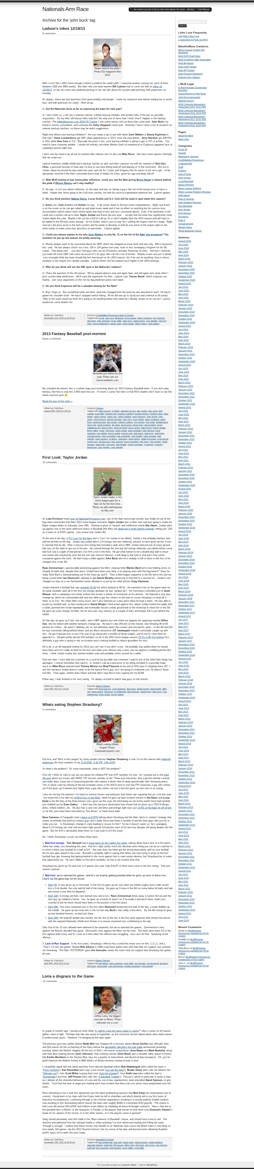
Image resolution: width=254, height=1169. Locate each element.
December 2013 (186, 772)
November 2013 (186, 775)
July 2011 (183, 874)
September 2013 (186, 782)
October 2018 (185, 566)
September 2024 (186, 322)
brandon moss (156, 414)
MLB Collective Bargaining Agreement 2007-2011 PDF (192, 105)
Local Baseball (185, 181)
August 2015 (184, 701)
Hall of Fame (184, 174)
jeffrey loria (129, 1145)
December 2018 (186, 559)
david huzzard (99, 422)
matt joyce (149, 433)
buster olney (128, 1142)
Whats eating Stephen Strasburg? (72, 704)
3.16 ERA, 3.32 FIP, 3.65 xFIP (98, 762)
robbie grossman (148, 439)
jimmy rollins (92, 430)
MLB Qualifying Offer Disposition (194, 59)
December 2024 (186, 312)
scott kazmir (162, 439)
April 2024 (183, 340)
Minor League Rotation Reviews (194, 192)
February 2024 (185, 347)
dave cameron (116, 963)
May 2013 (183, 796)
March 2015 (184, 719)
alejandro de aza (128, 411)
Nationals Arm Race (65, 9)
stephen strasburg (132, 966)
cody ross (127, 419)
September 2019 (186, 527)
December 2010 (186, 899)
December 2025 (186, 269)
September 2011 (186, 867)
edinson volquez (125, 422)
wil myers (111, 444)
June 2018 (183, 581)
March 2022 (184, 425)
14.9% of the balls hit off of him (154, 807)
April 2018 (183, 588)
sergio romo (92, 442)
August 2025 (184, 283)
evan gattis (129, 963)
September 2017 (186, 612)
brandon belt (110, 414)
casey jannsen (138, 416)
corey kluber (138, 419)
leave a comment (51, 338)
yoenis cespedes (135, 444)
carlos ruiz (112, 416)
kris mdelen (102, 433)
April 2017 (183, 630)
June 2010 (183, 920)
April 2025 (183, 297)
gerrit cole (91, 425)
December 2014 (186, 729)
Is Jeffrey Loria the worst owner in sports (117, 1031)
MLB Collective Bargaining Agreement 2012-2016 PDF (192, 112)
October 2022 (185, 400)
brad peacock (105, 689)
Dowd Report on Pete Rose (192, 94)
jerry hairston (159, 318)
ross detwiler (151, 321)
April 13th (53, 895)
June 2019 (183, 538)
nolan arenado (149, 436)
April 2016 (183, 673)
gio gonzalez (140, 963)
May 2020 (183, 499)
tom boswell (147, 966)
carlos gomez (100, 416)
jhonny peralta (159, 428)
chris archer (152, 416)
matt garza (138, 433)
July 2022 (183, 411)
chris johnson (100, 419)
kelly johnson (148, 430)
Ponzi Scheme (51, 1070)
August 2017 (184, 616)
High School (184, 178)
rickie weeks (134, 439)
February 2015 (185, 722)
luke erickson (133, 692)
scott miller (139, 1148)
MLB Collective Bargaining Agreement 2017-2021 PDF (192, 118)
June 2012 (183, 835)
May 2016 (183, 669)
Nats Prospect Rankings (190, 74)
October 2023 (185, 358)
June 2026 (183, 248)
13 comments (49, 981)
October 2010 (185, 906)
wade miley (100, 444)
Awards (182, 153)
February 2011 (185, 892)
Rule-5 (181, 220)
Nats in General (126, 315)
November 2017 (186, 605)
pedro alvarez (101, 439)
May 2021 (183, 457)
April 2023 (183, 379)
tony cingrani (117, 442)
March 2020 (184, 506)
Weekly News (185, 227)
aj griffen (116, 411)
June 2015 (183, 708)
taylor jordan (128, 324)
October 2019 (185, 524)
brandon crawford (126, 414)
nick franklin (136, 436)
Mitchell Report (186, 101)
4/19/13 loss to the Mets (87, 797)
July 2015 (183, 704)
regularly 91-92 (88, 587)
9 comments (49, 33)
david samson (141, 1142)
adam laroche (105, 411)
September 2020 (186, 485)
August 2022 (184, 407)
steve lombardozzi (101, 324)
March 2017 (184, 634)
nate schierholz (123, 436)
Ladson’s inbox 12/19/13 (63, 28)
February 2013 (185, 807)
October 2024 (185, 319)
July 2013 (183, 789)
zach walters (154, 324)
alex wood (152, 411)
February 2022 (185, 428)
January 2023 (185, 389)
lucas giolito (116, 321)
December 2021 (186, 435)
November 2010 (186, 903)
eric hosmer (139, 422)
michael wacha (94, 436)
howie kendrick (104, 425)
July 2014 (183, 747)
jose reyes (150, 1145)
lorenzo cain (126, 433)
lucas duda (102, 966)
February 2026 (185, 262)
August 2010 (184, 913)
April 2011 (183, 885)
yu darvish (149, 444)
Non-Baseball (185, 206)
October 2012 (185, 821)
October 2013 (185, 779)
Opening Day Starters (189, 77)
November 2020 (186, 478)
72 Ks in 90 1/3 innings (151, 637)
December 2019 (186, 517)
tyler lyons (144, 442)
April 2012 (183, 842)
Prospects (183, 216)
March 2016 (184, 676)
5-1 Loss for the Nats (80, 538)
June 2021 (183, 453)
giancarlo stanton (95, 1145)
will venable (121, 444)
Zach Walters (95, 234)
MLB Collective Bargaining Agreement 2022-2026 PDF (192, 124)
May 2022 (183, 418)
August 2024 (184, 326)
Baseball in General (105, 1139)
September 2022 (186, 404)
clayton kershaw (114, 419)
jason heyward (120, 428)
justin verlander (135, 430)
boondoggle (49, 1076)
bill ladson (119, 318)
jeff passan (118, 1145)
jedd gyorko (146, 428)
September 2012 (186, 825)
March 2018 (184, 591)
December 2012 (186, 814)
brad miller (99, 414)
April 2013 (183, 800)
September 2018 (186, 570)
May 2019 (183, 542)
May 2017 (183, 627)
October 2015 (185, 694)
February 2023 (185, 386)
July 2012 (183, 832)
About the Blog (185, 135)
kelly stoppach (103, 321)
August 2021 (184, 446)
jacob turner (126, 425)
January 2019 (185, 556)
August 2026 (184, 241)
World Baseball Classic (190, 231)
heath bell (108, 1145)
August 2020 (184, 489)
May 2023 (183, 375)
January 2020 (185, 513)
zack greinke (104, 447)
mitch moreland (108, 436)
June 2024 (183, 333)
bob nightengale (106, 1142)
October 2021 (185, 443)
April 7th (52, 885)
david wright (155, 689)
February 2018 (185, 595)
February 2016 (185, 680)
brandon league (142, 414)
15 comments (49, 462)
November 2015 (186, 690)
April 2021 (183, 460)
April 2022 (183, 421)
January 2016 (185, 683)
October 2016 (185, 651)
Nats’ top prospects (151, 234)
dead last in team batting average (136, 528)
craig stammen (119, 689)
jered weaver (97, 692)
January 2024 (185, 351)
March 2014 (184, 761)
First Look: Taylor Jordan (64, 457)
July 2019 (183, 535)
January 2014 (185, 768)
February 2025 (185, 305)
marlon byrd (145, 692)
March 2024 (184, 343)
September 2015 (186, 697)
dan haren (131, 689)
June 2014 (183, 750)
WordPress (152, 1165)
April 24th (53, 917)
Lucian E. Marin (128, 1165)
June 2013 (183, 793)
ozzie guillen (127, 1148)
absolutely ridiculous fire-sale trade (123, 1047)
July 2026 (183, 244)
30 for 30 (182, 149)
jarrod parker (150, 425)
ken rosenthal (102, 1148)
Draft (180, 167)
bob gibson (103, 963)
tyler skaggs (155, 442)
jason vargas (134, 428)
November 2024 (186, 315)
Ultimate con (50, 1073)
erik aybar (150, 422)
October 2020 (185, 481)
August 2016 (184, 658)
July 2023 (183, 368)
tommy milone (117, 694)
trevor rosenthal (131, 442)
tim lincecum (104, 442)
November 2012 (186, 818)
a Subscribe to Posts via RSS (193, 40)
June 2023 (183, 372)
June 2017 (183, 623)
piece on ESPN (89, 817)
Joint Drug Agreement (189, 97)
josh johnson (161, 1145)
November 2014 (186, 733)
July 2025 (183, 287)
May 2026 (183, 251)
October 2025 (185, 276)
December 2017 (186, 602)
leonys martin (114, 433)
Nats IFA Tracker (186, 70)
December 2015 (186, 687)
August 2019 (184, 531)
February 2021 (185, 467)
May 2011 (183, 881)
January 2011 (185, 895)
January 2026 (185, 266)
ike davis (116, 425)
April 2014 (183, 757)
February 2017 (185, 637)
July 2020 (183, 492)
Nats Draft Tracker (187, 67)
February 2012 (185, 849)
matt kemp (159, 433)
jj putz (102, 430)
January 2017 (185, 641)
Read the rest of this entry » (57, 401)
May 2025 (183, 294)
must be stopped (108, 1073)
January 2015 (185, 726)
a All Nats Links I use (188, 36)
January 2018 (185, 598)
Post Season (184, 213)
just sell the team (115, 1070)
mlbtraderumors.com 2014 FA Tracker (77, 121)
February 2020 (185, 510)
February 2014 (185, 765)
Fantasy (100, 408)
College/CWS (185, 163)
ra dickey (113, 439)
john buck (91, 321)
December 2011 (186, 857)
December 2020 (186, 474)
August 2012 (184, 828)
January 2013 (185, 811)
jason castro (107, 428)
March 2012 (184, 846)
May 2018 (183, 584)
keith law (91, 1148)
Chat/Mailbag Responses (107, 315)
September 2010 (186, 910)
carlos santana (124, 416)
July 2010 (183, 917)
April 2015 (183, 715)
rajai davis (122, 439)
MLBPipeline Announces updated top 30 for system (193, 933)
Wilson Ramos (63, 183)
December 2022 (186, 393)
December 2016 (186, 644)
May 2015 (183, 711)
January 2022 (185, 432)
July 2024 (183, 329)
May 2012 (183, 839)
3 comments (49, 709)
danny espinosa (144, 318)
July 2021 (183, 450)
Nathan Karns (79, 198)
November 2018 (186, 563)
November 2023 (186, 354)
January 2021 (185, 471)
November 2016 (186, 648)
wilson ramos (141, 324)
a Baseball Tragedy (109, 1076)
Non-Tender (184, 209)
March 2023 (184, 382)
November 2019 (186, 520)
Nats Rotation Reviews (189, 202)
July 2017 (183, 619)
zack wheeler (117, 447)
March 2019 (184, 549)
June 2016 (183, 665)
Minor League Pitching (189, 188)
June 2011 (183, 878)
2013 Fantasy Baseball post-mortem (74, 334)
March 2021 (184, 464)
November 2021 (186, 439)
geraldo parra (162, 422)
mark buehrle (115, 1148)
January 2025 (185, 308)
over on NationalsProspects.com (87, 518)
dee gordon (112, 422)
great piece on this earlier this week (108, 843)
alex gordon (142, 411)
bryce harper (130, 318)
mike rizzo (127, 321)
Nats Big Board (186, 63)
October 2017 (185, 609)
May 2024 (183, 336)
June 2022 (183, 414)
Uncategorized (185, 224)
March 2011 (184, 888)
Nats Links (183, 139)
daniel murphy (143, 689)
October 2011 (185, 864)
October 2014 (185, 736)
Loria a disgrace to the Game (68, 976)
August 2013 (184, 786)
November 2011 (186, 860)
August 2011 (184, 871)
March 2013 (184, 803)
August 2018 (184, 573)
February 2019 (185, 552)
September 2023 (186, 361)
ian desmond (153, 963)
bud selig (118, 1142)
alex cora (109, 318)
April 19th (53, 906)
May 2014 (183, 754)
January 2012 (185, 853)
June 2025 (183, 290)
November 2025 (186, 273)
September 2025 (186, 280)
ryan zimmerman (115, 966)
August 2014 (184, 743)
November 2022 (186, 397)
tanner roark (116, 324)
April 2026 (183, 255)
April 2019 (183, 545)
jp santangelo (120, 692)
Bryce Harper (143, 179)
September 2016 (186, 655)
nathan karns (139, 321)
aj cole (101, 318)
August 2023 (184, 365)
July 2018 (183, 577)
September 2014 (186, 740)
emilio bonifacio (155, 1142)
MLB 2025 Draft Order (189, 56)
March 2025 (184, 301)
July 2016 (183, 662)
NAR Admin (184, 195)
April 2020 (183, 503)
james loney (138, 425)
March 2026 (184, 259)
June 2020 (183, 496)
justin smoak (121, 430)
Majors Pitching (103, 686)
